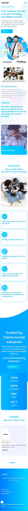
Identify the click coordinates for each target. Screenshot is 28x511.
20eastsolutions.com (13, 504)
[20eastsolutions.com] (5, 2)
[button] (2, 121)
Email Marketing (8, 150)
